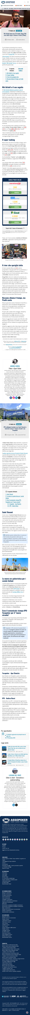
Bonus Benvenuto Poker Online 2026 (10, 949)
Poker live (12, 31)
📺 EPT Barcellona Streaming (7, 5)
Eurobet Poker (5, 882)
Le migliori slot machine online (9, 967)
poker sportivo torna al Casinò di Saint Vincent (15, 453)
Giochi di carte (5, 868)
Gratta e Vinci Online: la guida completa (11, 971)
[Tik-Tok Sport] (27, 840)
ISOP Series (16, 588)
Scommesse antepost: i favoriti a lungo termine (13, 958)
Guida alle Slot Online (7, 964)
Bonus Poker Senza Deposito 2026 (10, 950)
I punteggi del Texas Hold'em (9, 861)
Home (2, 8)
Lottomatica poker (6, 881)
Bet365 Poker (5, 877)
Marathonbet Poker (6, 884)
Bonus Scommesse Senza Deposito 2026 (11, 954)
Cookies (4, 845)
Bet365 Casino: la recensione (9, 917)
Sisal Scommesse (6, 896)
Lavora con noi (5, 848)
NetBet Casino (5, 929)
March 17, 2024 (22, 349)
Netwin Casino (5, 919)
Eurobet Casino (5, 931)
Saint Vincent (9, 494)
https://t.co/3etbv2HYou (17, 346)
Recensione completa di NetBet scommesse (12, 905)
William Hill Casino (6, 936)
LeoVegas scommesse (7, 899)
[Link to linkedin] (16, 398)
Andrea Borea (21, 39)
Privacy (4, 847)
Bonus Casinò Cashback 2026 (9, 957)
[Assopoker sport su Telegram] (22, 840)
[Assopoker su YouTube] (6, 840)
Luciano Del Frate (21, 434)
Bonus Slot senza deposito (8, 965)
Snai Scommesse (6, 898)
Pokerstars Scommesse (7, 902)
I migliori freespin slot (7, 968)
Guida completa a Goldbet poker (9, 879)
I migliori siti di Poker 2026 (8, 951)
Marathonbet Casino (7, 937)
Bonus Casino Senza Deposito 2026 (10, 946)
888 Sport (4, 903)
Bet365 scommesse (6, 894)
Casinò (3, 862)
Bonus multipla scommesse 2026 (10, 960)
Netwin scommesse (6, 910)
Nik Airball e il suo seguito (12, 73)
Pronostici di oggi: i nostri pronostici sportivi (12, 865)
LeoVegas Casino (6, 930)
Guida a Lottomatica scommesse (9, 901)
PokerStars (4, 872)
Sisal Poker (4, 874)
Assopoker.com (5, 824)
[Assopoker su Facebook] (13, 840)
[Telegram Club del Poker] (15, 840)
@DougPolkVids (9, 344)
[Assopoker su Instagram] (3, 840)
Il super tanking (10, 75)
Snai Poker (4, 875)
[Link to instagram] (13, 398)
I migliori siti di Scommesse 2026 (10, 956)
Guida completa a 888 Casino (9, 927)
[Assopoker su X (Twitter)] (10, 840)
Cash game (18, 31)
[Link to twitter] (19, 398)
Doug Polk (11, 54)
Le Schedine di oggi (6, 867)
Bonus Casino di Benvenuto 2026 (10, 944)
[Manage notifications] (27, 1012)
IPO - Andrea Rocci (12, 506)
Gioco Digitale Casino (7, 934)
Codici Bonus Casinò (7, 963)
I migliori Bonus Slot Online (8, 969)
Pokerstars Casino (6, 922)
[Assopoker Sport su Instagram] (20, 840)
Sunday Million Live (17, 592)
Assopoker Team (12, 751)
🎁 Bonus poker (18, 5)
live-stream (6, 56)
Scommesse (5, 864)
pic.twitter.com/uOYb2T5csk (15, 348)
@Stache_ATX (17, 341)
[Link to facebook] (11, 398)
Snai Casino (5, 926)
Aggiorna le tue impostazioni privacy (10, 850)
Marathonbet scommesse (8, 912)
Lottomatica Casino (6, 920)
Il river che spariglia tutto (12, 77)
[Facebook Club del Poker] (17, 840)
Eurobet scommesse (7, 895)
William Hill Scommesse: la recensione (11, 909)
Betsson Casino (5, 916)
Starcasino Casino (6, 933)
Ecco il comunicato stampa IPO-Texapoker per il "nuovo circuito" (13, 501)
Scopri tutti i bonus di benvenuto (14, 228)
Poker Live (6, 8)
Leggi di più (15, 812)
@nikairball (23, 341)
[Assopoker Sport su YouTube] (24, 840)
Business (19, 424)
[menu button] (28, 2)
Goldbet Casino (5, 924)
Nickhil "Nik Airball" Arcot (9, 63)
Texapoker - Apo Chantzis (14, 504)
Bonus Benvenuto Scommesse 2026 (10, 953)
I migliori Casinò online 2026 (8, 947)
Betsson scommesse (7, 892)
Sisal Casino (5, 923)
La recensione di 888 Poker (8, 878)
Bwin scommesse (6, 907)
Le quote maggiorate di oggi (8, 961)
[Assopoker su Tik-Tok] (8, 840)
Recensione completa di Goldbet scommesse (12, 906)
